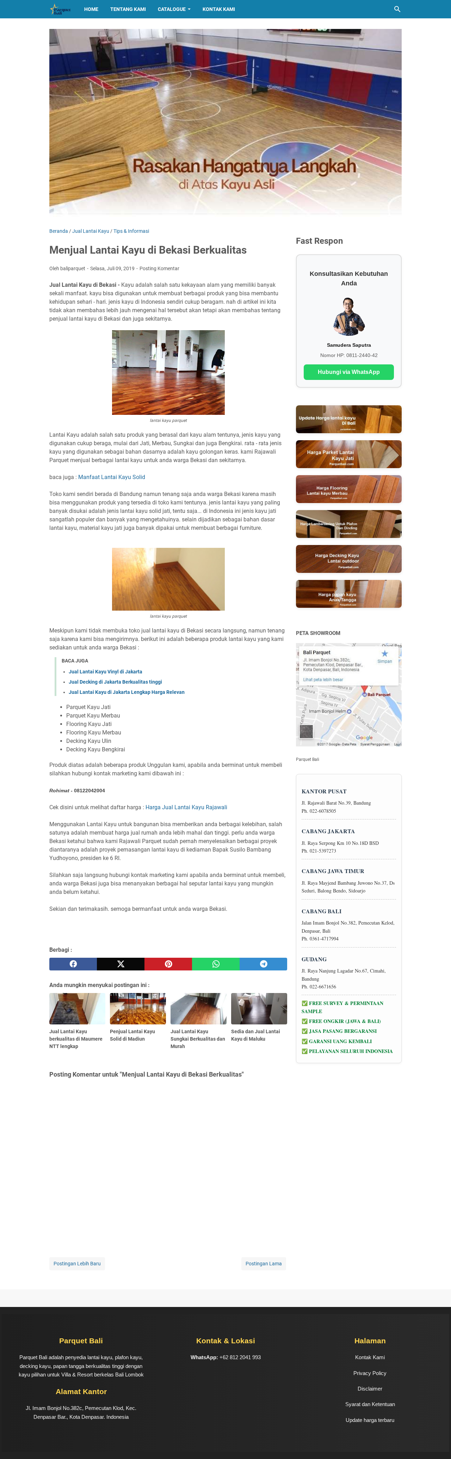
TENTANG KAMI (128, 9)
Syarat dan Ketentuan (370, 1404)
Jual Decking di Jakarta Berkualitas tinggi (115, 682)
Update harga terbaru (370, 1420)
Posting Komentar (159, 268)
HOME (91, 9)
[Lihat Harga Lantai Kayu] (349, 419)
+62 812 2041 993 (240, 1357)
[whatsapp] (216, 964)
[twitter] (120, 964)
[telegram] (263, 964)
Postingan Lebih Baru (77, 1263)
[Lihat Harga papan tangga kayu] (349, 594)
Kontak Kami (219, 9)
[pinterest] (168, 964)
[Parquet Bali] (60, 9)
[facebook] (73, 964)
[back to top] (437, 1443)
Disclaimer (370, 1389)
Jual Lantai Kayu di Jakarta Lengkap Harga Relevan (127, 692)
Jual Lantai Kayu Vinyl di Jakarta (105, 671)
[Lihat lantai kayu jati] (349, 454)
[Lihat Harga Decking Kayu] (349, 559)
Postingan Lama (264, 1263)
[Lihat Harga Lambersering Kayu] (349, 524)
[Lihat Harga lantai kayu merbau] (349, 489)
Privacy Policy (370, 1373)
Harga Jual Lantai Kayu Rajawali (186, 807)
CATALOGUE (172, 9)
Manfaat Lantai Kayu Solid (111, 477)
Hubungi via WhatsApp (349, 372)
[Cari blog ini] (397, 9)
